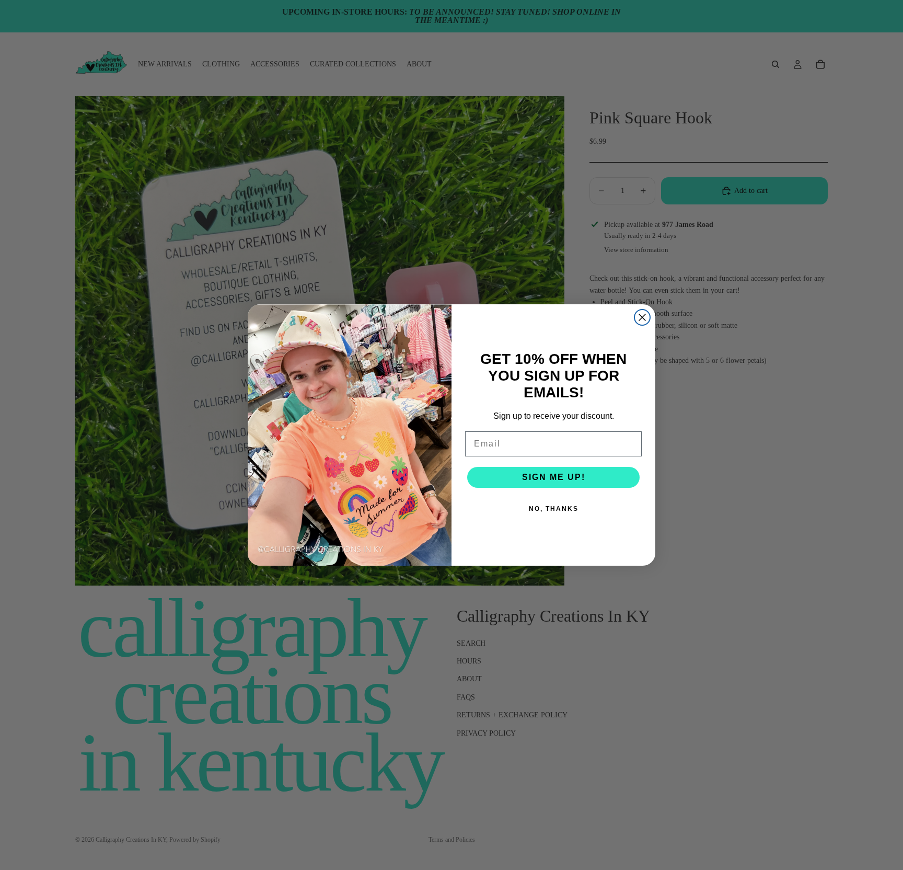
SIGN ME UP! (553, 477)
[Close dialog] (642, 317)
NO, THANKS (553, 508)
